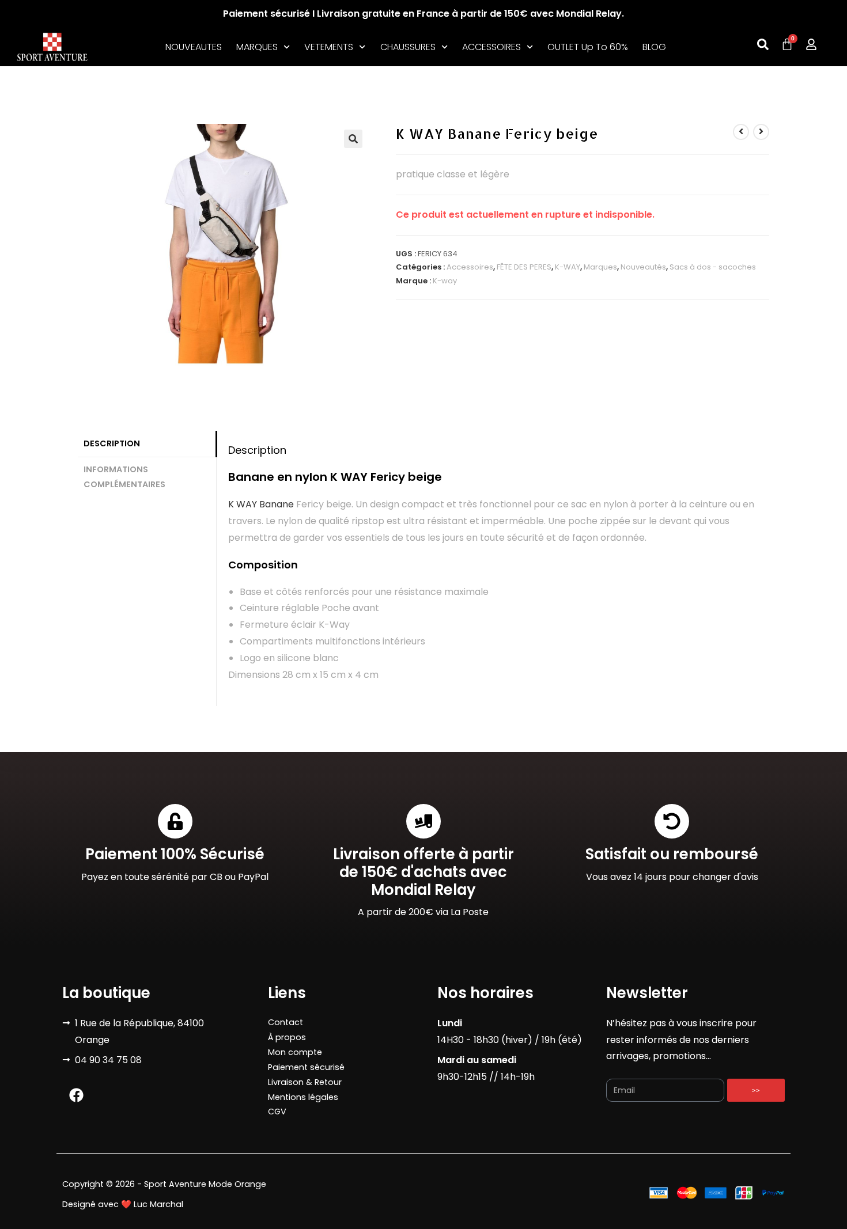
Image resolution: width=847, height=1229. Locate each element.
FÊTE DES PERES (524, 266)
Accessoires (470, 266)
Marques (600, 266)
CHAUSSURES (408, 47)
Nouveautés (643, 266)
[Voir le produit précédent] (741, 132)
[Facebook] (76, 1094)
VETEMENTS (328, 47)
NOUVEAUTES (193, 47)
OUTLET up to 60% (587, 47)
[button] (353, 139)
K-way (445, 280)
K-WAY (567, 266)
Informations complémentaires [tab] (124, 477)
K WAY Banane (261, 504)
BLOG (654, 47)
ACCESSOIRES (491, 47)
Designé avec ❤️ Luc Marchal (122, 1204)
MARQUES (257, 47)
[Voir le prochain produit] (761, 132)
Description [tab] (112, 443)
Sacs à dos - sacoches (713, 266)
